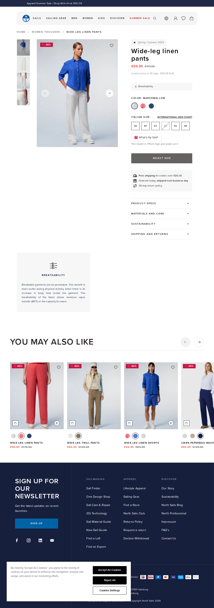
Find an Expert (96, 547)
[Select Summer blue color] (135, 436)
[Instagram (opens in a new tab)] (29, 541)
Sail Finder (93, 488)
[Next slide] (109, 93)
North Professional (174, 513)
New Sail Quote (96, 530)
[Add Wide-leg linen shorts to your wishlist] (173, 367)
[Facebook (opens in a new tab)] (17, 541)
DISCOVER (169, 479)
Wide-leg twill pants (83, 442)
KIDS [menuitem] (101, 18)
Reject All (109, 580)
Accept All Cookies (109, 570)
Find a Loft (93, 538)
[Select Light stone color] (192, 436)
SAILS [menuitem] (37, 18)
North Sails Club (134, 513)
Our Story (168, 488)
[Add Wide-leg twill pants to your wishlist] (116, 367)
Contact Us (169, 538)
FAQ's (165, 530)
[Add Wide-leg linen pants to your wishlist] (112, 45)
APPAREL (130, 479)
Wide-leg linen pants (26, 442)
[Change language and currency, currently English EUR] (166, 18)
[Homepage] (26, 18)
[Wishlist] (183, 18)
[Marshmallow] (134, 106)
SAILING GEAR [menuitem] (56, 18)
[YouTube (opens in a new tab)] (52, 541)
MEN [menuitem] (74, 18)
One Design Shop (98, 496)
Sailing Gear (131, 496)
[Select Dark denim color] (29, 436)
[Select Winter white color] (70, 436)
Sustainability (170, 496)
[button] (186, 342)
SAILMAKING (95, 479)
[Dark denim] (151, 106)
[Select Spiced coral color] (21, 436)
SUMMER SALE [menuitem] (140, 18)
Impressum (169, 522)
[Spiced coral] (143, 106)
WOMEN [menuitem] (88, 18)
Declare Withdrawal (136, 538)
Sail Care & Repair (98, 505)
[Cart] (191, 18)
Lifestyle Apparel (135, 488)
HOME (21, 32)
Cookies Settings (109, 590)
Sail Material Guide (98, 522)
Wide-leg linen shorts (141, 442)
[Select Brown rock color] (78, 436)
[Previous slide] (45, 93)
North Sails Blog (172, 505)
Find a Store (132, 505)
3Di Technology (96, 513)
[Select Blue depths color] (200, 436)
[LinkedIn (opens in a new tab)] (40, 541)
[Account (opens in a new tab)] (175, 18)
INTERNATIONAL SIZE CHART (174, 117)
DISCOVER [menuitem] (117, 18)
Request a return (135, 530)
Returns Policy (133, 522)
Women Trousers (46, 32)
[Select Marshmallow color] (13, 436)
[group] (23, 47)
